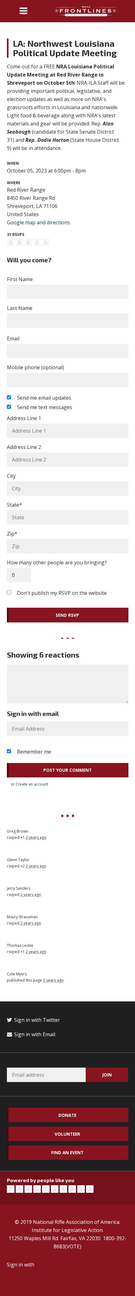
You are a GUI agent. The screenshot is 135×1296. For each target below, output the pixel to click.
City (11, 475)
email (41, 1264)
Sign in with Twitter (36, 1019)
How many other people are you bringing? (57, 562)
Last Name (19, 308)
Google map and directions (38, 222)
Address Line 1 (24, 418)
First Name (20, 279)
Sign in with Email (34, 1034)
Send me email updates (44, 397)
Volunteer (67, 1134)
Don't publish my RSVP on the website (62, 592)
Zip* (12, 533)
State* (14, 504)
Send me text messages (44, 407)
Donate (67, 1115)
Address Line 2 (24, 447)
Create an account (32, 784)
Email (13, 338)
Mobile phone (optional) (35, 367)
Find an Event (67, 1152)
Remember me (34, 751)
